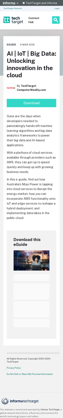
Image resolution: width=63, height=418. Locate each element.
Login (57, 8)
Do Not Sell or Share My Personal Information (30, 374)
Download (31, 103)
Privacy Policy (14, 368)
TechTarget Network (12, 8)
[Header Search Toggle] (56, 20)
